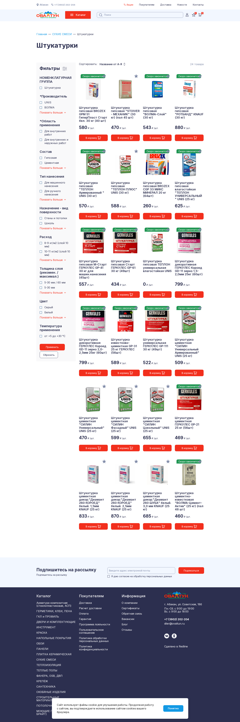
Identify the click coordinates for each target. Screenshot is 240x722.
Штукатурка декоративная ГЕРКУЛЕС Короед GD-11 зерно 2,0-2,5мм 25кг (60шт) (93, 346)
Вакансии (128, 619)
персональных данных (159, 576)
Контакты (198, 4)
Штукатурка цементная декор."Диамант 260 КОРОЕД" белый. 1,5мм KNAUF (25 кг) (91, 501)
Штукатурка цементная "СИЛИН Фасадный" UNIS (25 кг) (123, 424)
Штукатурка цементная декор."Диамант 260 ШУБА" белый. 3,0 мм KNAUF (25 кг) (157, 501)
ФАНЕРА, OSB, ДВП (49, 675)
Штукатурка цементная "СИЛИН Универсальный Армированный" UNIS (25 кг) (187, 348)
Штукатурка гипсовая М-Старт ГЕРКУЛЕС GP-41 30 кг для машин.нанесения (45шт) (93, 269)
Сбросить (49, 354)
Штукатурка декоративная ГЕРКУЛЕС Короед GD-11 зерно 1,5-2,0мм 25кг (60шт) (189, 268)
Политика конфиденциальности (93, 648)
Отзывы (127, 629)
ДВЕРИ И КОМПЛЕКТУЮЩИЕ (56, 621)
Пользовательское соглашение (91, 631)
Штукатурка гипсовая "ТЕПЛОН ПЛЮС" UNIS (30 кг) (124, 187)
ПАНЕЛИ (42, 648)
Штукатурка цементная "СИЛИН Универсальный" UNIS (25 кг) (91, 424)
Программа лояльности (94, 624)
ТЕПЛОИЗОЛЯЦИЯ (48, 665)
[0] (200, 14)
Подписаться (191, 570)
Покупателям (146, 4)
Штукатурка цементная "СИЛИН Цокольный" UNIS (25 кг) (156, 424)
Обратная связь (132, 613)
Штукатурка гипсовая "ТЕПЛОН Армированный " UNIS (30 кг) (91, 189)
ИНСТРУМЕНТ (46, 627)
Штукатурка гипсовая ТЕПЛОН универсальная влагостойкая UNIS (157, 266)
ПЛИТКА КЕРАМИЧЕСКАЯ (54, 654)
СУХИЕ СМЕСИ (62, 34)
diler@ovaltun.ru (174, 623)
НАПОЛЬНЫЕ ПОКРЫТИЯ (53, 638)
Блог (125, 624)
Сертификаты (130, 608)
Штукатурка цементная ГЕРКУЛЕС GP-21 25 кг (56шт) (187, 422)
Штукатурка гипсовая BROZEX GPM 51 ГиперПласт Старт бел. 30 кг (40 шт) (93, 114)
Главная (41, 34)
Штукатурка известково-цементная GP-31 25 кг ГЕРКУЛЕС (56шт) (124, 346)
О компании (129, 602)
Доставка (165, 4)
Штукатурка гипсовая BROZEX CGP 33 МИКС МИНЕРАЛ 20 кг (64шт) (156, 189)
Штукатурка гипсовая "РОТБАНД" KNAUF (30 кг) (189, 112)
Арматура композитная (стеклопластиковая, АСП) (53, 604)
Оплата (83, 613)
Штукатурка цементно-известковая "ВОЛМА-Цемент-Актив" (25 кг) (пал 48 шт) (189, 501)
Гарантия (85, 619)
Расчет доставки (90, 608)
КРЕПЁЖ (42, 681)
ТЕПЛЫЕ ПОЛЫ (46, 670)
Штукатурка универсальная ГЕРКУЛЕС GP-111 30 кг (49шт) (155, 344)
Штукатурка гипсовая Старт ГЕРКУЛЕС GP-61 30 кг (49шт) (123, 266)
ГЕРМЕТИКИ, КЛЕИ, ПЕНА (54, 611)
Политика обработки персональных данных (94, 639)
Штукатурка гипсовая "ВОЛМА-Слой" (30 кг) (155, 112)
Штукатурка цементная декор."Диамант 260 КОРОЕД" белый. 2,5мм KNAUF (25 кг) (123, 501)
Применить (52, 347)
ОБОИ (40, 643)
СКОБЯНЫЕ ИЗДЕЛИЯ (51, 691)
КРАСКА (41, 632)
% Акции (128, 4)
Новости (182, 4)
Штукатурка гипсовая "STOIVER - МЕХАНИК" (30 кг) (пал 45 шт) (125, 112)
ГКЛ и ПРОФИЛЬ (47, 616)
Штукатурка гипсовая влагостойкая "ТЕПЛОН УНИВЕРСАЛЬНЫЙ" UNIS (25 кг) (188, 191)
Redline (183, 646)
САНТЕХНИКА (46, 686)
